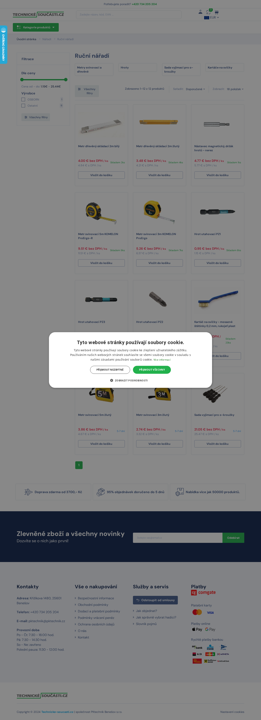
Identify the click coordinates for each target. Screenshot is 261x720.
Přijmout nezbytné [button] (110, 369)
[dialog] (130, 360)
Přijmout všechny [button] (152, 369)
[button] (130, 380)
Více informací (162, 359)
